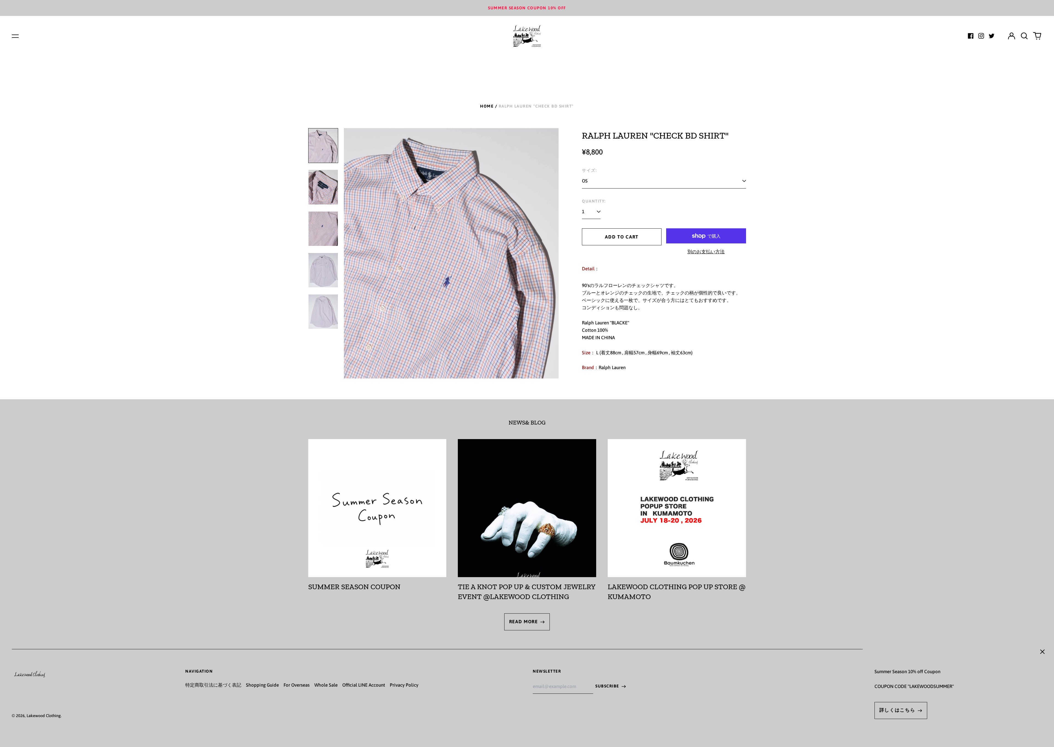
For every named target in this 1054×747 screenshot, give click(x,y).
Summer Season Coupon (354, 586)
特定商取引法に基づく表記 (213, 685)
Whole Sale (326, 685)
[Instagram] (981, 36)
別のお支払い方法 (706, 251)
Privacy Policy (404, 685)
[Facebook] (971, 36)
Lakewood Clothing (44, 715)
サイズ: (589, 170)
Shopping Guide (262, 685)
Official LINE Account (363, 685)
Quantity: (594, 201)
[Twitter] (991, 36)
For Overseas (297, 685)
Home (487, 106)
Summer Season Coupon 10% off (527, 7)
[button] (1024, 36)
